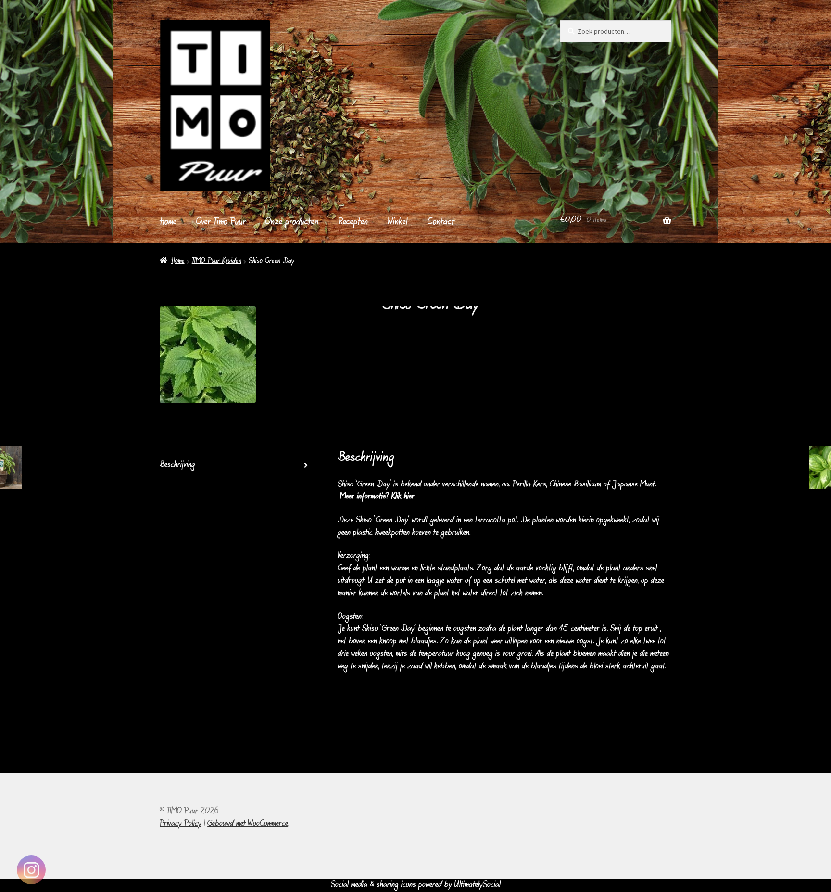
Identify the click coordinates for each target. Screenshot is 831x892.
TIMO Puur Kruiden (216, 261)
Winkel (398, 222)
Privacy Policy (180, 824)
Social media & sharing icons (374, 885)
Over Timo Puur (221, 222)
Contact (441, 222)
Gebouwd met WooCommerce (247, 824)
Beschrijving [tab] (177, 465)
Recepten (353, 222)
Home (168, 222)
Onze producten (291, 222)
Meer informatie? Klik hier (377, 497)
